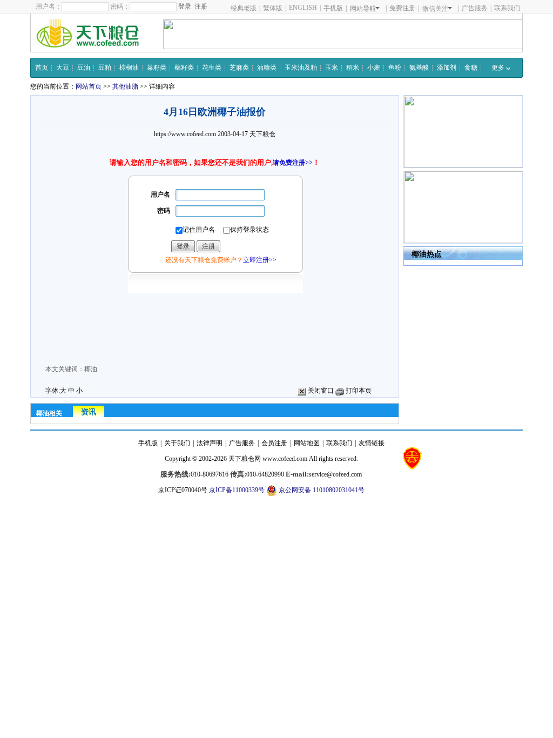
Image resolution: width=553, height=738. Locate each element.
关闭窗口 (320, 390)
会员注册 (274, 443)
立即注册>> (259, 260)
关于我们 (177, 443)
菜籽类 (156, 67)
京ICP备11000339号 (237, 490)
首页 (41, 67)
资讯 (88, 412)
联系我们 (507, 8)
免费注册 (402, 8)
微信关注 (435, 8)
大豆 (62, 67)
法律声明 (209, 443)
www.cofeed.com (284, 458)
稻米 (352, 67)
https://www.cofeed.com (185, 134)
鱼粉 (394, 67)
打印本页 (358, 390)
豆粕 (104, 67)
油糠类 (266, 67)
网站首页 (89, 86)
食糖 (470, 67)
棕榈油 (129, 67)
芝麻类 (239, 67)
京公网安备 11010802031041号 (321, 490)
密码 (163, 210)
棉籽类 (184, 67)
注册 (200, 6)
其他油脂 (125, 86)
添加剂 (446, 67)
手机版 (333, 8)
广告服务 (475, 8)
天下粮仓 (262, 134)
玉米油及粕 (301, 67)
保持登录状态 (249, 229)
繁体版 (272, 8)
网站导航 (363, 8)
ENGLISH (303, 7)
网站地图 (307, 443)
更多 (498, 67)
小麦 (373, 67)
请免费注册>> (293, 162)
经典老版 (244, 8)
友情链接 (372, 443)
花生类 (211, 67)
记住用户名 (199, 229)
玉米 (331, 67)
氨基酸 (419, 67)
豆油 (83, 67)
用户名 (160, 194)
